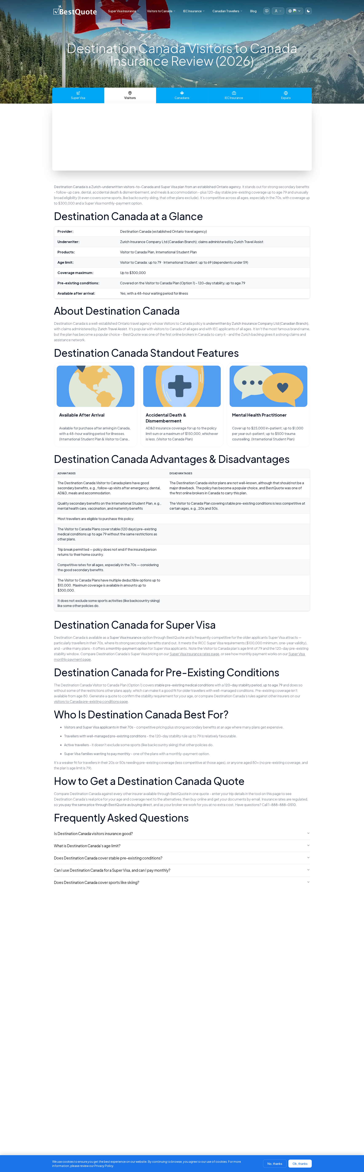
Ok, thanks (300, 1163)
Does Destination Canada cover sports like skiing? (96, 882)
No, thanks (275, 1163)
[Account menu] (278, 11)
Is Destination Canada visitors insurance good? (93, 833)
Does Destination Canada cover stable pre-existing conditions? (108, 858)
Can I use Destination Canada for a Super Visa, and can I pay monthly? (112, 870)
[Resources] (266, 11)
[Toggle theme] (308, 11)
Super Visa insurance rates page (194, 654)
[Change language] (294, 11)
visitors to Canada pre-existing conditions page (91, 701)
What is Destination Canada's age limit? (87, 845)
